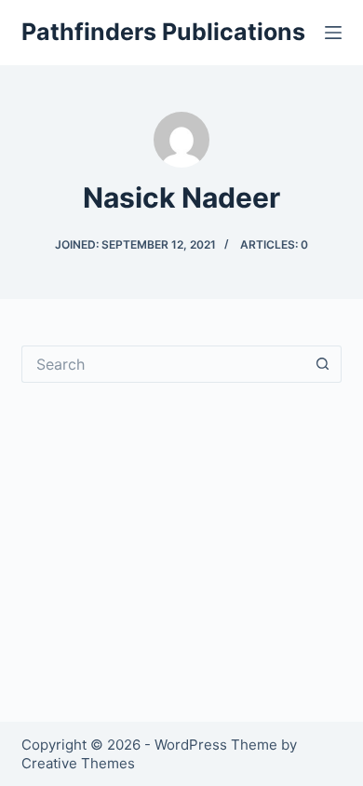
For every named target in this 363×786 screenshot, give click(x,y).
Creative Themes (78, 763)
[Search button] (323, 364)
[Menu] (333, 32)
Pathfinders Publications (163, 32)
